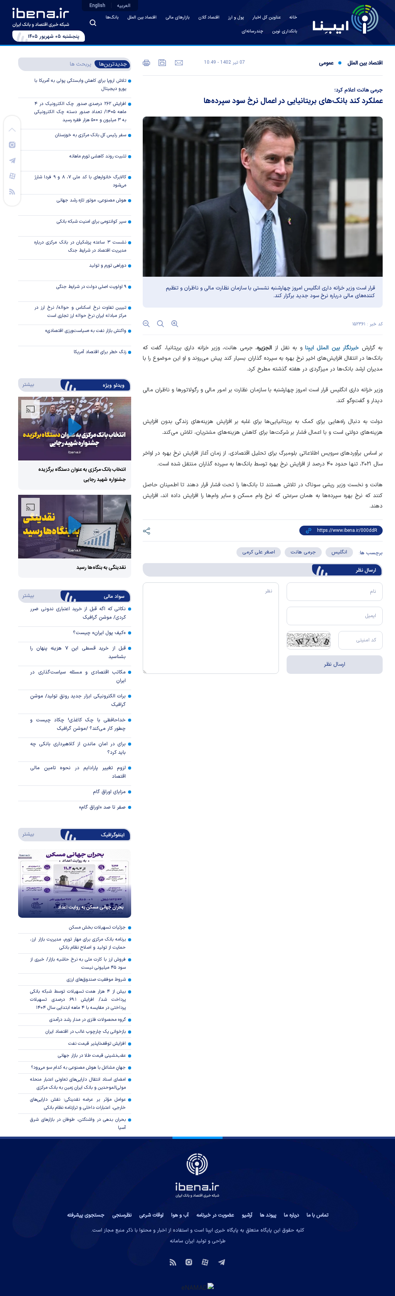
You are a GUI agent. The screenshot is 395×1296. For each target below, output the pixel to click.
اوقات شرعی (151, 1215)
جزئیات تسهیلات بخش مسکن (97, 927)
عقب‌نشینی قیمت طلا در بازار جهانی (92, 1055)
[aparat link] (12, 175)
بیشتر (26, 384)
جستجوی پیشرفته (86, 1215)
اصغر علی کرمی (258, 552)
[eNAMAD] (197, 1287)
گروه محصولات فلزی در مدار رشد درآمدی (87, 1019)
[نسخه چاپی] (146, 62)
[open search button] (93, 22)
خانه (293, 17)
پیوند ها (268, 1215)
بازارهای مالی (177, 17)
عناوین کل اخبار (266, 17)
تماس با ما (317, 1215)
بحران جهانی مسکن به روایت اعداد (90, 907)
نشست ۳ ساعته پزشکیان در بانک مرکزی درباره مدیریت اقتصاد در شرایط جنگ (80, 246)
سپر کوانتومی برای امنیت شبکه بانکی (91, 221)
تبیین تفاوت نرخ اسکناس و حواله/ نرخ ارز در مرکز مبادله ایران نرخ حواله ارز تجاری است (80, 311)
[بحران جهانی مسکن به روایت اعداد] (74, 883)
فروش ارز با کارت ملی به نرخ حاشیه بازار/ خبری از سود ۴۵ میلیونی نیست (78, 963)
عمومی (326, 63)
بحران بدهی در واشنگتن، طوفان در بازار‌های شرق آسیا (78, 1123)
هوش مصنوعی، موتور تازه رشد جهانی (91, 200)
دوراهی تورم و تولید (107, 265)
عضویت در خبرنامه (215, 1215)
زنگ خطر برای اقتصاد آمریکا (100, 352)
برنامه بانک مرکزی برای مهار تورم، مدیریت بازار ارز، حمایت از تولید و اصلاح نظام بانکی (78, 943)
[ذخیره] (161, 62)
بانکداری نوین (284, 31)
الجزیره (264, 348)
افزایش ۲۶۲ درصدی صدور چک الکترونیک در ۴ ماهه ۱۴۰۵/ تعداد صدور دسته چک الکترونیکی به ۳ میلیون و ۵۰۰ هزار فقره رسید (80, 112)
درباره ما (291, 1215)
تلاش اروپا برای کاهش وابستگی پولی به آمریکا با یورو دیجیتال (80, 84)
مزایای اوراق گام (109, 792)
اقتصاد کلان (208, 17)
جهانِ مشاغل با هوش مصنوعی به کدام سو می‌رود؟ (78, 1067)
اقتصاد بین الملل (142, 17)
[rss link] (12, 191)
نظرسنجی (122, 1215)
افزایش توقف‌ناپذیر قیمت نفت (97, 1043)
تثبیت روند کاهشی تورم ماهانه (97, 156)
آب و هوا (180, 1215)
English (97, 5)
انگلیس (339, 552)
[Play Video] (74, 428)
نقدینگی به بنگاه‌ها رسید (101, 567)
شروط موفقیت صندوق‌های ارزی (96, 979)
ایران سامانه (182, 1241)
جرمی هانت (303, 552)
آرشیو (247, 1215)
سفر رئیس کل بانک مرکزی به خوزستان (90, 135)
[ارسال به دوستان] (178, 62)
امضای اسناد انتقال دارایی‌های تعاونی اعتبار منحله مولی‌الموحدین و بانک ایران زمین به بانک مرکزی (78, 1083)
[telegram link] (12, 160)
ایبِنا (309, 348)
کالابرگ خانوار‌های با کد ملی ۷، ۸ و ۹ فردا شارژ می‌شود (80, 181)
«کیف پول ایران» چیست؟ (99, 633)
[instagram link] (12, 144)
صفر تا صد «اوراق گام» (102, 807)
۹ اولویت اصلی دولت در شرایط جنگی (91, 286)
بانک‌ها (112, 17)
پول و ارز (236, 17)
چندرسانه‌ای (252, 31)
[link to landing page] (345, 19)
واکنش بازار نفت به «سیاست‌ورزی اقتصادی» (85, 330)
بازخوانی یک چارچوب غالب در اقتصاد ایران (86, 1031)
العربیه (123, 5)
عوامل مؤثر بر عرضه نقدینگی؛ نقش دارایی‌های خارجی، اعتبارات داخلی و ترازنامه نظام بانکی (78, 1103)
